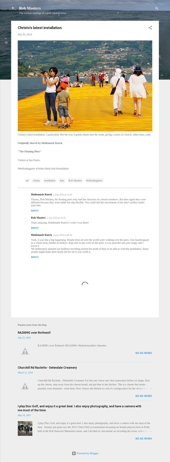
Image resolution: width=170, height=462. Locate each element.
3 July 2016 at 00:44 (62, 235)
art (27, 180)
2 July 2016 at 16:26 (56, 218)
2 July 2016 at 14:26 (62, 194)
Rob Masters (30, 8)
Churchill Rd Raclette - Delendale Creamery (47, 367)
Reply (35, 210)
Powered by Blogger (87, 453)
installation (49, 180)
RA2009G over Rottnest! (34, 332)
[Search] (157, 9)
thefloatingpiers (94, 180)
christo (36, 180)
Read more (143, 353)
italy (62, 180)
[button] (150, 28)
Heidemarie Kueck (41, 194)
